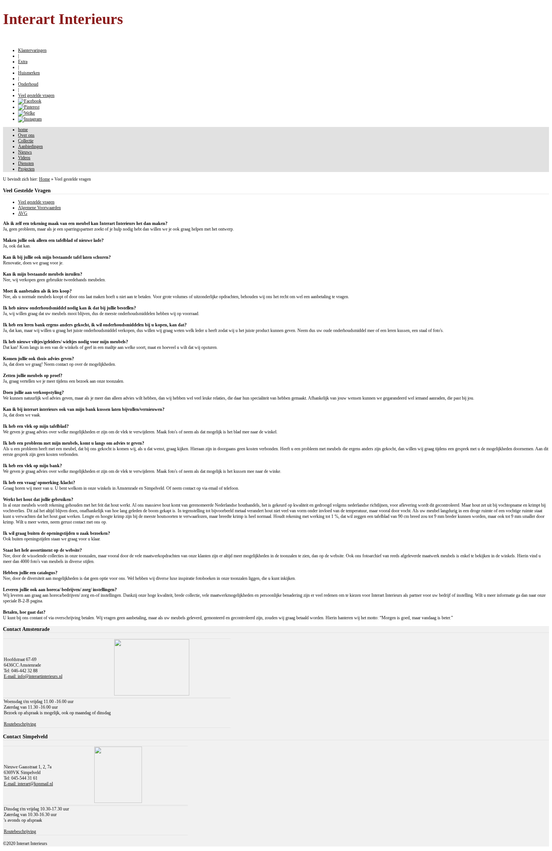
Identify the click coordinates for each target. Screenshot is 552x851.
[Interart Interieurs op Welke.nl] (26, 113)
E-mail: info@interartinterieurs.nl (33, 676)
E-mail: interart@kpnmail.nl (28, 783)
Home (44, 179)
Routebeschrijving (20, 724)
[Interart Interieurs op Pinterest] (28, 107)
